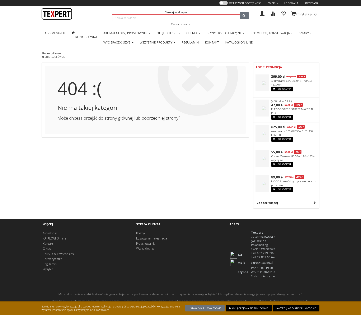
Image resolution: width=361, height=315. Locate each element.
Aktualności (50, 233)
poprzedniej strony (160, 118)
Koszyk (140, 233)
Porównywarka (52, 259)
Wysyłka (48, 269)
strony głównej (118, 118)
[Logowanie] (262, 13)
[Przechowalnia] (283, 13)
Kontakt (48, 244)
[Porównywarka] (273, 13)
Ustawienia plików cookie (205, 308)
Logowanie (291, 3)
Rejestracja (311, 3)
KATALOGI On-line (54, 238)
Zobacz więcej (267, 203)
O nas (47, 249)
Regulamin (50, 264)
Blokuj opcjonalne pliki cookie (248, 308)
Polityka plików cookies (58, 254)
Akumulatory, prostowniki (125, 33)
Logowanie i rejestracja (151, 238)
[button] (272, 3)
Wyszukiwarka (145, 249)
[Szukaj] (244, 15)
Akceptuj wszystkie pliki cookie (296, 308)
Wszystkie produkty (156, 42)
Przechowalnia (145, 244)
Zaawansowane (180, 24)
